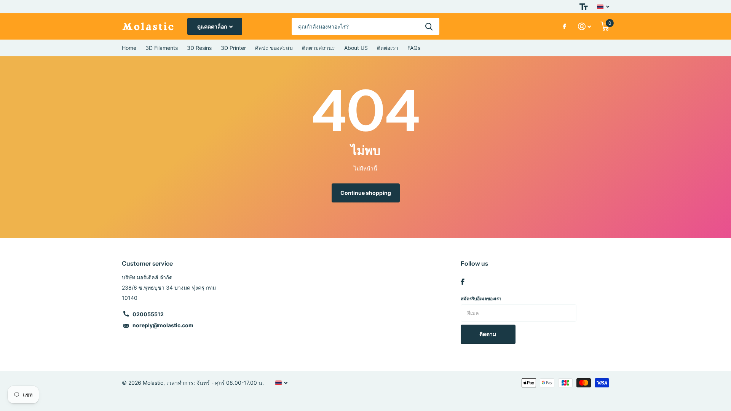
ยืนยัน (428, 26)
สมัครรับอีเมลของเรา (481, 298)
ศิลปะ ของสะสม (274, 48)
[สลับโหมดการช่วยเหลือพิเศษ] (583, 6)
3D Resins (199, 48)
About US (356, 48)
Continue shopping (365, 193)
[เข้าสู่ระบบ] (584, 26)
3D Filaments (161, 48)
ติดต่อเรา (387, 48)
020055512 (148, 314)
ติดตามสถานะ (318, 48)
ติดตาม (488, 334)
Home (129, 48)
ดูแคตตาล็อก (212, 26)
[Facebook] (462, 281)
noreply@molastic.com (162, 325)
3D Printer (233, 48)
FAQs (413, 48)
